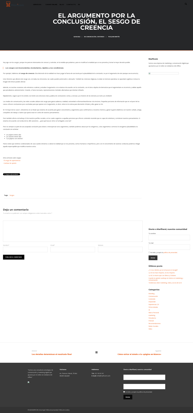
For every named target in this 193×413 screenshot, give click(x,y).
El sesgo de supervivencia (12, 160)
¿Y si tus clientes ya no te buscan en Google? (163, 270)
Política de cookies (64, 410)
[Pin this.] (132, 195)
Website (100, 245)
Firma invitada (153, 307)
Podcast (151, 321)
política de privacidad (170, 252)
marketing (152, 315)
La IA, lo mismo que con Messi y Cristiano (162, 275)
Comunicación (91, 37)
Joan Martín (115, 37)
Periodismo (152, 318)
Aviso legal (42, 410)
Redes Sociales (153, 326)
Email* (52, 245)
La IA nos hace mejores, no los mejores (162, 273)
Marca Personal (154, 313)
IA (149, 310)
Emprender (152, 302)
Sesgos (12, 195)
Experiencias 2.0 (154, 304)
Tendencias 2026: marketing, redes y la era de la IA (165, 283)
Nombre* (6, 245)
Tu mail (151, 243)
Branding (151, 293)
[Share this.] (120, 195)
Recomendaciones (155, 323)
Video (150, 329)
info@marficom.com (103, 376)
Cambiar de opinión (10, 163)
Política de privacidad (52, 410)
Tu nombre (152, 233)
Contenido (100, 37)
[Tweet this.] (126, 195)
